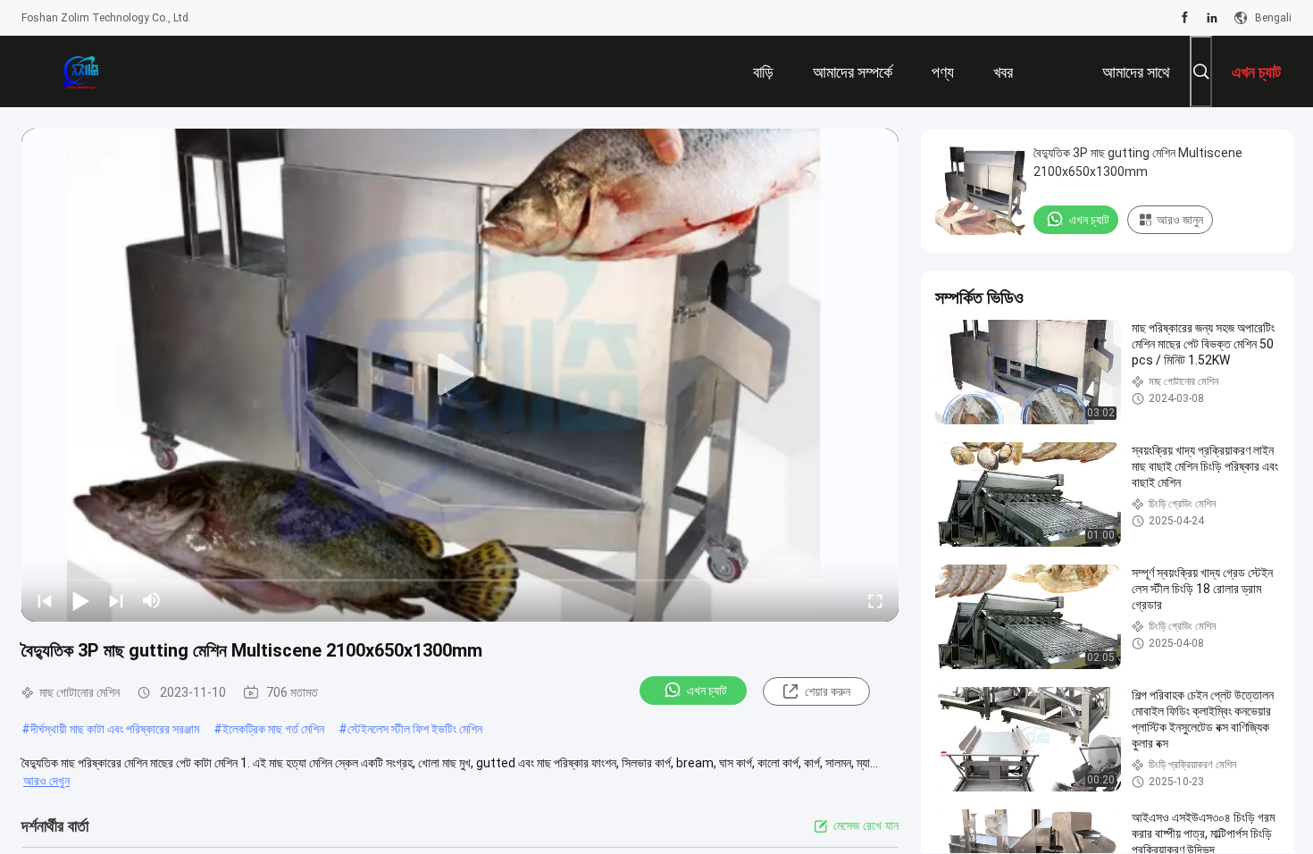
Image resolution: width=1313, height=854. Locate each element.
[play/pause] (80, 600)
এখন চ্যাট (707, 690)
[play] (460, 375)
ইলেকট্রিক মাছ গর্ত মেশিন (273, 729)
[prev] (45, 600)
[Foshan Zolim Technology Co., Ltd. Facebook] (1185, 18)
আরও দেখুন (46, 781)
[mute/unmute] (152, 600)
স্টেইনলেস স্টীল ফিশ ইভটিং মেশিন (414, 729)
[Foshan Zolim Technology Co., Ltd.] (80, 71)
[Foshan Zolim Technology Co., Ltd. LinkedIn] (1212, 18)
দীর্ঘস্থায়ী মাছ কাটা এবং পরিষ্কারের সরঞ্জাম (114, 729)
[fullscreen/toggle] (875, 600)
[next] (116, 600)
